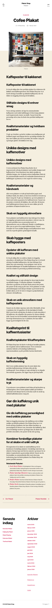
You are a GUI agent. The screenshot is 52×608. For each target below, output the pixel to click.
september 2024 (32, 544)
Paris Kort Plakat (7, 528)
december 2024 (32, 534)
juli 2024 (29, 550)
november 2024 (32, 537)
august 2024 (31, 547)
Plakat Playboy (7, 535)
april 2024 (30, 560)
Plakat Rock (14, 484)
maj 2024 (30, 556)
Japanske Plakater (32, 574)
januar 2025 (30, 531)
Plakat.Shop (22, 25)
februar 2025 (31, 527)
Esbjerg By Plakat (8, 532)
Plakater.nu (30, 580)
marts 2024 (30, 563)
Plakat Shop (26, 3)
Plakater (26, 15)
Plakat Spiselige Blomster (19, 473)
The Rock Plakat (7, 541)
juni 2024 (30, 553)
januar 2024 (30, 569)
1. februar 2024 (32, 25)
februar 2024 (31, 566)
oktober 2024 (31, 540)
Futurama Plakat (7, 538)
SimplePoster (31, 585)
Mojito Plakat (14, 480)
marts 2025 (30, 524)
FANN (29, 590)
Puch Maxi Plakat (16, 466)
